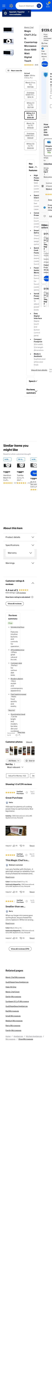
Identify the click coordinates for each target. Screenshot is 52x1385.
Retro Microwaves (13, 1025)
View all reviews (14, 603)
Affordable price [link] (17, 650)
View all (29, 742)
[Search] (39, 6)
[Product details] (33, 537)
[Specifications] (33, 545)
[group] (36, 64)
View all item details (39, 370)
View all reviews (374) (20, 949)
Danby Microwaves (13, 996)
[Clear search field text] (35, 5)
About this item (12, 528)
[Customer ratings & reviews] (33, 582)
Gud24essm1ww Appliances (17, 982)
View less (21, 732)
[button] (30, 167)
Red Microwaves (12, 1011)
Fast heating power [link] (18, 694)
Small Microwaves (13, 1016)
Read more (10, 877)
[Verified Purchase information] (27, 792)
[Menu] (4, 6)
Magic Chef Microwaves (15, 977)
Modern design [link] (17, 678)
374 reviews (21, 593)
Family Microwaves (13, 1030)
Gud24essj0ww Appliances (17, 1006)
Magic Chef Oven (13, 992)
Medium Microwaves (14, 1021)
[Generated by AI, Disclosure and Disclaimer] (16, 735)
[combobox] (29, 5)
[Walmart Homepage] (11, 6)
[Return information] (43, 59)
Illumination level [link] (18, 714)
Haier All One (11, 987)
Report (32, 846)
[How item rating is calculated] (32, 597)
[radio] (30, 84)
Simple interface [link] (17, 627)
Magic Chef (29, 27)
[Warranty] (30, 553)
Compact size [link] (16, 663)
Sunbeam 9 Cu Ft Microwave (17, 1001)
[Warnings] (33, 563)
